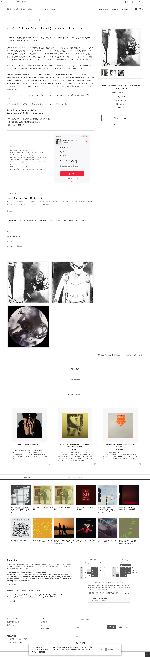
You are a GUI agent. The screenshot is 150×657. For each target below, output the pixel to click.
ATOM (13, 636)
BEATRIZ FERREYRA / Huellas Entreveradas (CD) (42, 541)
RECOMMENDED (75, 477)
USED (125, 477)
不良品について (12, 241)
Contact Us (13, 585)
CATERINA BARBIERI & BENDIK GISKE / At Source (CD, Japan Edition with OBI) (64, 542)
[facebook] (80, 644)
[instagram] (83, 644)
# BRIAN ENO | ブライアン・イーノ (74, 220)
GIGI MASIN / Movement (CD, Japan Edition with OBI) (85, 541)
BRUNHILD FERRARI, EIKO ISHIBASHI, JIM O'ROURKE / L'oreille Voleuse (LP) (128, 542)
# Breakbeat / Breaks (30, 220)
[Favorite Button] (49, 464)
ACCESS (12, 601)
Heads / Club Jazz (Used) (35, 20)
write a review (75, 380)
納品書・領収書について (15, 236)
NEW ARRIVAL (25, 477)
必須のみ (111, 649)
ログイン (143, 2)
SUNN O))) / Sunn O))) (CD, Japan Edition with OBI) (128, 508)
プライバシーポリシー (14, 642)
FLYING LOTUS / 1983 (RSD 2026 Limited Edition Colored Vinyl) (75, 445)
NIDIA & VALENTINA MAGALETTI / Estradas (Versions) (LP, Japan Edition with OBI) (107, 509)
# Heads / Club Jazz (14, 220)
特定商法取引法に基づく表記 (17, 639)
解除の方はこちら (125, 627)
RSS (8, 636)
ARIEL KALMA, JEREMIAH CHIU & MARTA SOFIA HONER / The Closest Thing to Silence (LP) (21, 509)
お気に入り (122, 104)
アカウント (130, 2)
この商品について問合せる (133, 355)
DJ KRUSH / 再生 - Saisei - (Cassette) (29, 444)
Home (9, 20)
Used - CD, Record (19, 20)
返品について (118, 355)
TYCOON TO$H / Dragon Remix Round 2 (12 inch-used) (120, 445)
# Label (50, 220)
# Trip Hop (42, 220)
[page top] (147, 654)
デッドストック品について (15, 246)
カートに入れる (122, 118)
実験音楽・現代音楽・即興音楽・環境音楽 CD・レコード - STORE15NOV (31, 9)
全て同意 (101, 649)
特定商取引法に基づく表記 (103, 355)
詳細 (42, 652)
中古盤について (12, 211)
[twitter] (76, 644)
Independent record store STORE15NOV (13, 2)
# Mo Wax (57, 220)
